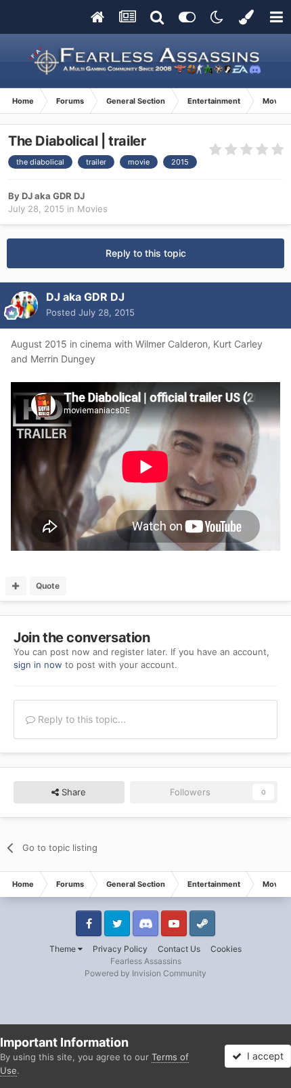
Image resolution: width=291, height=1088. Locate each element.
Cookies (226, 949)
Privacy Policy (120, 949)
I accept (263, 1056)
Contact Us (179, 949)
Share (72, 792)
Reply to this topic (146, 253)
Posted (90, 312)
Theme (63, 949)
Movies (92, 208)
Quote (48, 586)
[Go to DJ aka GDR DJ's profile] (24, 304)
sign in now (38, 664)
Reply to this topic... (80, 719)
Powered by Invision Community (145, 973)
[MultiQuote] (15, 586)
